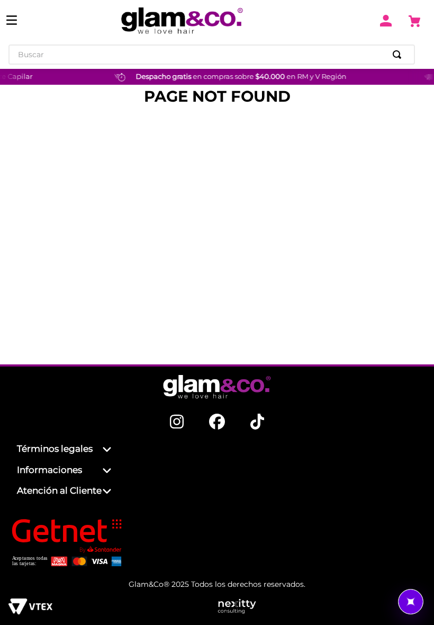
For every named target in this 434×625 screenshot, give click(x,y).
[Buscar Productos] (399, 55)
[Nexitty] (321, 608)
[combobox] (211, 54)
